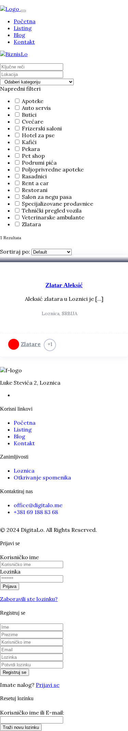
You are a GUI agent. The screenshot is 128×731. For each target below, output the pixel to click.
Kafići (29, 142)
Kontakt (24, 41)
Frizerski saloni (42, 128)
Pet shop (33, 155)
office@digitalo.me (38, 505)
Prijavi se (47, 684)
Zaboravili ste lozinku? (29, 598)
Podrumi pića (39, 162)
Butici (29, 114)
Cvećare (32, 121)
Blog (19, 34)
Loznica (24, 470)
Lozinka (10, 571)
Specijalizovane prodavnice (57, 203)
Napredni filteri (20, 88)
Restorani (34, 190)
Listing (23, 28)
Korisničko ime (19, 557)
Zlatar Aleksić (64, 285)
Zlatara (31, 224)
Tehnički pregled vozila (52, 210)
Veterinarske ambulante (53, 217)
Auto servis (36, 107)
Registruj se (14, 672)
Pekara (31, 148)
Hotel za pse (38, 135)
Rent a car (35, 183)
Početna (24, 21)
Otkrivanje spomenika (42, 477)
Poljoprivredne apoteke (53, 169)
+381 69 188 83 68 (36, 512)
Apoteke (32, 101)
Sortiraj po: (15, 251)
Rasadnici (34, 176)
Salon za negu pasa (47, 196)
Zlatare (31, 344)
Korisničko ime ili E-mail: (32, 712)
